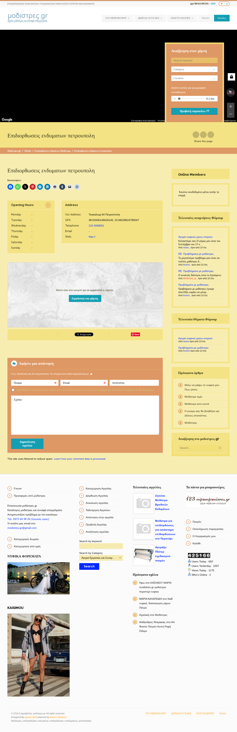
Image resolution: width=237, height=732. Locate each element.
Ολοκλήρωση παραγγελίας (208, 528)
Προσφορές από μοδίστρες (29, 495)
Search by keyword (90, 541)
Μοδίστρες (191, 422)
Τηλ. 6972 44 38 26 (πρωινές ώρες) (28, 518)
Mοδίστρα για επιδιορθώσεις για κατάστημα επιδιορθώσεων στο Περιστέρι (165, 529)
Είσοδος (222, 18)
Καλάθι (197, 543)
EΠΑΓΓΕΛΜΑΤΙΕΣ (181, 18)
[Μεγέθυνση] (230, 106)
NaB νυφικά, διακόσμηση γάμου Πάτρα (156, 603)
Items (27, 151)
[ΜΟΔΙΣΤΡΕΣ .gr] (27, 18)
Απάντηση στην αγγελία (99, 517)
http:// (92, 236)
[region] (118, 76)
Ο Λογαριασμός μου (204, 536)
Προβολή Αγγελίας (96, 524)
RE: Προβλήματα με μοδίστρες (196, 253)
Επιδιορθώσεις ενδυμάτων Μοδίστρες (53, 151)
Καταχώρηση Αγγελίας (98, 488)
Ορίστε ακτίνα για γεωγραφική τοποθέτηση (188, 90)
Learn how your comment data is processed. (80, 458)
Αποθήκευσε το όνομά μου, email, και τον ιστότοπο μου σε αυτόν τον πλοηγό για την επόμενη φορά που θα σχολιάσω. (85, 389)
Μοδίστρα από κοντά (197, 403)
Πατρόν (197, 521)
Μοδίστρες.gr (189, 278)
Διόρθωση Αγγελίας (97, 495)
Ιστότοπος (118, 382)
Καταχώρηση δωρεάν (26, 539)
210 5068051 (96, 225)
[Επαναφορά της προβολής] (230, 92)
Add (213, 3)
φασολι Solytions (58, 717)
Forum (205, 18)
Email (66, 382)
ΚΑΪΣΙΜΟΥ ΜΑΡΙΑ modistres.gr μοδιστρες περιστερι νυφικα (155, 587)
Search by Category (91, 552)
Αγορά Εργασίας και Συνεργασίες (98, 557)
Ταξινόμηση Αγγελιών (98, 510)
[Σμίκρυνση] (230, 114)
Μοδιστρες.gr (14, 151)
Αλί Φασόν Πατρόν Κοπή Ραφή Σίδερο (157, 626)
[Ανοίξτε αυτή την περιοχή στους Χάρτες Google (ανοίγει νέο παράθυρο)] (7, 119)
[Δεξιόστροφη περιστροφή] (234, 92)
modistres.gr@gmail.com (22, 527)
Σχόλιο (18, 399)
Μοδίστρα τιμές (193, 396)
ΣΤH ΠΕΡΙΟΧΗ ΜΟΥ (116, 18)
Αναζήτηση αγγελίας (97, 531)
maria (186, 247)
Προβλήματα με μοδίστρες (193, 284)
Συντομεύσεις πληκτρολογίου (143, 121)
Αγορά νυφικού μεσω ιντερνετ (195, 236)
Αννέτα (186, 264)
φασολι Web (31, 717)
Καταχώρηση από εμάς (27, 546)
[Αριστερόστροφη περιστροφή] (227, 92)
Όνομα (18, 382)
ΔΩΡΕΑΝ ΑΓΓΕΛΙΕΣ (148, 18)
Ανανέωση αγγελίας (97, 502)
